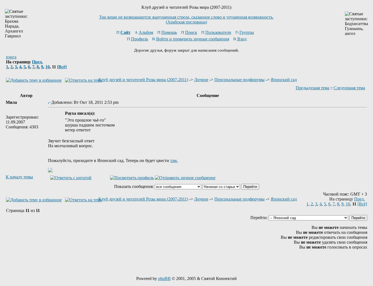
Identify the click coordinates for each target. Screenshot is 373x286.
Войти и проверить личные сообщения (192, 39)
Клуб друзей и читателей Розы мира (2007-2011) (143, 79)
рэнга (11, 57)
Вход (242, 39)
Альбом (146, 32)
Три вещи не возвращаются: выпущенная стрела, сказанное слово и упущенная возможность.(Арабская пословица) (186, 19)
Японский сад (284, 79)
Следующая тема (349, 87)
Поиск (191, 32)
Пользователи (218, 32)
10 (47, 66)
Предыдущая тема (312, 87)
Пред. (37, 62)
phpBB (164, 278)
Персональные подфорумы (239, 79)
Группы (246, 32)
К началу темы (19, 177)
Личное (201, 79)
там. (174, 160)
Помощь (169, 32)
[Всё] (62, 66)
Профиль (139, 39)
